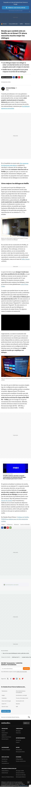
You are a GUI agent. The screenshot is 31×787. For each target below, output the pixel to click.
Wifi (17, 706)
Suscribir (26, 668)
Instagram (16, 678)
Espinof (17, 742)
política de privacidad (22, 671)
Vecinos (5, 23)
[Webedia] (6, 724)
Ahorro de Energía (6, 701)
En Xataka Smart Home (8, 474)
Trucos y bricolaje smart (22, 698)
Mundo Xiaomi (5, 739)
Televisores (10, 524)
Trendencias (4, 759)
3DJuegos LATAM (20, 770)
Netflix (21, 23)
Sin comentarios (7, 77)
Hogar (3, 695)
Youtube (13, 678)
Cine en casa (5, 706)
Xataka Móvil (5, 732)
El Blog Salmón (19, 759)
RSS (20, 678)
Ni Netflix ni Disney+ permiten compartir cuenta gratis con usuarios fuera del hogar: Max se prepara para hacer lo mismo (14, 477)
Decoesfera (4, 761)
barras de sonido (6, 500)
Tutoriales (4, 698)
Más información (23, 785)
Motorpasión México (21, 777)
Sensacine (18, 740)
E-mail (22, 77)
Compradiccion (5, 763)
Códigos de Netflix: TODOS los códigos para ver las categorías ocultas (15, 519)
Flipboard (19, 77)
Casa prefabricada (13, 23)
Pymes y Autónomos (21, 761)
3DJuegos (18, 730)
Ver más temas (6, 711)
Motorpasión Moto (20, 751)
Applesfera (4, 735)
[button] (11, 88)
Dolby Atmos (25, 259)
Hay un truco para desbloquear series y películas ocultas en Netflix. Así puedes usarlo (16, 653)
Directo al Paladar (6, 749)
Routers (18, 703)
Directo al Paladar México (8, 777)
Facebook (14, 77)
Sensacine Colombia (21, 774)
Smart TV (4, 703)
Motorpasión (19, 749)
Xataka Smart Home (6, 737)
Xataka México (5, 770)
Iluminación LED (20, 701)
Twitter (16, 77)
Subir (25, 723)
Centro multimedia (25, 524)
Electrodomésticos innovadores (20, 691)
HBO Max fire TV (16, 657)
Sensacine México (20, 772)
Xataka (3, 730)
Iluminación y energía (21, 695)
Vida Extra (18, 732)
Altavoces (27, 23)
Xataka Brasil (5, 772)
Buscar (29, 717)
